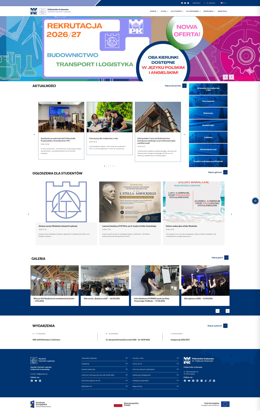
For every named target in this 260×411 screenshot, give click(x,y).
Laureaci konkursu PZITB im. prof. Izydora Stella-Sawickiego (66, 226)
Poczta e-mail (138, 358)
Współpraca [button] (208, 11)
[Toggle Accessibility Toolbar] (255, 201)
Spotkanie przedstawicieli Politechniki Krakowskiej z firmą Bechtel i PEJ (58, 139)
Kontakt (196, 3)
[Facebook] (182, 3)
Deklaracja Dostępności (142, 375)
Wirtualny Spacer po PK (91, 381)
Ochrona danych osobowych (143, 369)
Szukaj (212, 3)
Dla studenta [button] (176, 11)
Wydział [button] (153, 11)
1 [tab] (104, 166)
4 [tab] (110, 166)
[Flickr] (201, 380)
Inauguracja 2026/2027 (180, 340)
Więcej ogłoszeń (215, 172)
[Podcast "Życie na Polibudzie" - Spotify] (214, 380)
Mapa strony (137, 386)
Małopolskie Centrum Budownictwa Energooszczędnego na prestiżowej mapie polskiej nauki (156, 140)
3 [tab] (108, 166)
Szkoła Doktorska (88, 369)
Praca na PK (137, 364)
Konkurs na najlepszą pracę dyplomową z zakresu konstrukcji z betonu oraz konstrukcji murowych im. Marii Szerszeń (193, 227)
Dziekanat (85, 364)
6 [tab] (115, 166)
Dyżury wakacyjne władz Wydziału (117, 226)
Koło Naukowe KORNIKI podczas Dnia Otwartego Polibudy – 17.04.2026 (101, 299)
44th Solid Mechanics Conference (46, 340)
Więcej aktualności (173, 86)
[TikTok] (205, 380)
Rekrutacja (222, 11)
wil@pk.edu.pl (42, 374)
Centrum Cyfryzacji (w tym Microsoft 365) (98, 375)
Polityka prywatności (141, 381)
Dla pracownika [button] (192, 11)
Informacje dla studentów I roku (103, 138)
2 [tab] (106, 166)
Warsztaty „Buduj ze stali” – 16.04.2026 (51, 298)
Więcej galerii (217, 257)
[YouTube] (185, 3)
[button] (130, 48)
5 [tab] (113, 166)
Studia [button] (163, 11)
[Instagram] (188, 3)
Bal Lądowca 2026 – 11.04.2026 (148, 298)
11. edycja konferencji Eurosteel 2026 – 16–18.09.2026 (128, 340)
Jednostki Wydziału (89, 358)
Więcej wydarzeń (214, 326)
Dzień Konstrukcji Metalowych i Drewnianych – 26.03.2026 (205, 299)
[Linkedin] (197, 380)
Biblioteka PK (87, 386)
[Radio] (210, 380)
